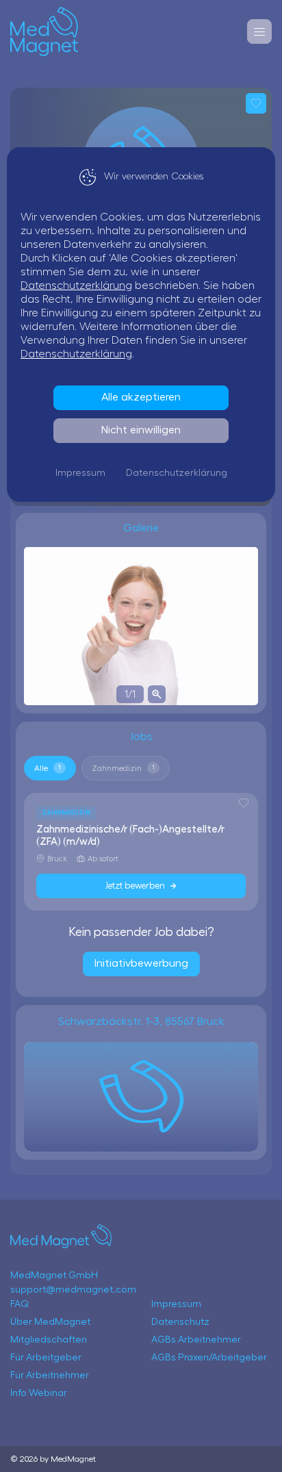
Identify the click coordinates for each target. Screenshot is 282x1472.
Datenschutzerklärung (76, 285)
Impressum (80, 473)
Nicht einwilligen (141, 429)
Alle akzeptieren (141, 397)
